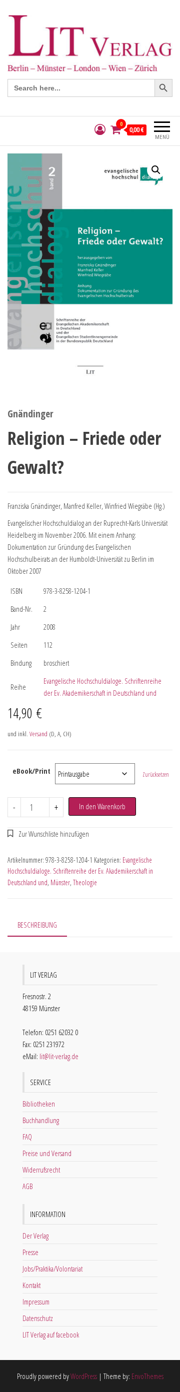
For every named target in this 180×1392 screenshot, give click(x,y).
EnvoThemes (148, 1376)
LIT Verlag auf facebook (50, 1335)
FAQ (27, 1137)
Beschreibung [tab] (37, 925)
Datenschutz (37, 1318)
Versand (39, 733)
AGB (27, 1186)
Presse (30, 1252)
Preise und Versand (47, 1153)
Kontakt (31, 1285)
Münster (60, 882)
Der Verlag (35, 1236)
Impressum (36, 1302)
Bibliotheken (38, 1104)
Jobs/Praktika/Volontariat (52, 1269)
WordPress (83, 1376)
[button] (156, 170)
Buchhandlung (40, 1120)
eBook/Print (31, 771)
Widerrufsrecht (41, 1170)
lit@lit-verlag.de (59, 1056)
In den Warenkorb (102, 806)
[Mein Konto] (100, 129)
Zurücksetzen (155, 774)
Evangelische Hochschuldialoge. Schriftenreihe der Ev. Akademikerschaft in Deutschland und (80, 871)
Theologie (85, 882)
